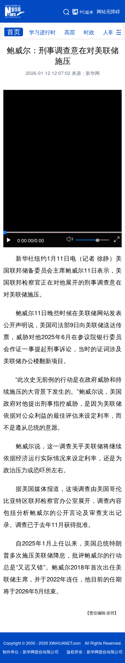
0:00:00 (25, 240)
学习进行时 (42, 32)
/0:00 (38, 240)
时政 (89, 32)
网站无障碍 (108, 11)
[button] (9, 240)
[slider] (97, 240)
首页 (13, 31)
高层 (69, 32)
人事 (108, 32)
